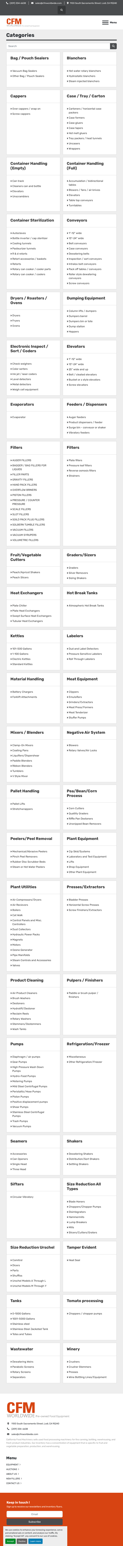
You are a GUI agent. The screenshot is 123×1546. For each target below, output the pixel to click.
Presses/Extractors (86, 887)
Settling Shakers (78, 1164)
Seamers (18, 1141)
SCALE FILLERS (21, 509)
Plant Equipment (82, 838)
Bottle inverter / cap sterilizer (30, 238)
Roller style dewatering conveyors (82, 276)
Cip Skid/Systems (79, 851)
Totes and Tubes (22, 1334)
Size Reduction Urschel (32, 1247)
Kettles (17, 636)
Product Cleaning (26, 980)
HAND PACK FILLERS (24, 484)
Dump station (77, 326)
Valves (16, 965)
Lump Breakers (78, 1222)
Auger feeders (77, 417)
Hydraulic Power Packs (26, 934)
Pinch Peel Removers (24, 856)
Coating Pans (20, 750)
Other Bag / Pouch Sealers (28, 76)
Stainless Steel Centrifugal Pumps (28, 1114)
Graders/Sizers (81, 555)
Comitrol (17, 1260)
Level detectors (21, 379)
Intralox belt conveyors (82, 263)
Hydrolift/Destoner (23, 1008)
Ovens (16, 325)
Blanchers (76, 58)
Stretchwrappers (22, 808)
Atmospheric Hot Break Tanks (86, 605)
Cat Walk (17, 915)
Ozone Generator (22, 949)
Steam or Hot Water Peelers (28, 866)
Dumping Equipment (86, 298)
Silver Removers (78, 572)
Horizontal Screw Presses (84, 904)
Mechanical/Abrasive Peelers (29, 851)
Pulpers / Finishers (85, 980)
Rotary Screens (21, 1372)
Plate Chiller (19, 605)
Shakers (74, 1141)
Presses (73, 1372)
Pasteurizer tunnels (24, 248)
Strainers (74, 475)
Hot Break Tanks (82, 593)
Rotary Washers (21, 1018)
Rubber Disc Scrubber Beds (28, 861)
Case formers (77, 117)
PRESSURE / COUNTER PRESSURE (26, 502)
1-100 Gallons (20, 653)
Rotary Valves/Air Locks (83, 750)
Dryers (16, 315)
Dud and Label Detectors (83, 648)
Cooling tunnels (21, 243)
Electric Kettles (21, 659)
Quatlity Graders (78, 813)
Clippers (74, 691)
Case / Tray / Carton (86, 96)
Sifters (17, 1184)
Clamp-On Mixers (22, 745)
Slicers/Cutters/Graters (83, 1232)
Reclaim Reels (20, 1013)
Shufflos (17, 1275)
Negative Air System (86, 732)
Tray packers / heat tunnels (85, 138)
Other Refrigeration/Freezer (85, 1061)
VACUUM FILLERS (22, 529)
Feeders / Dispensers (87, 404)
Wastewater (21, 1349)
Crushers (74, 1361)
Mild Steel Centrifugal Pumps (29, 1086)
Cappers (18, 96)
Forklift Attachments (24, 696)
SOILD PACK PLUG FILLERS (28, 519)
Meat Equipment (82, 679)
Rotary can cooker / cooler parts (31, 269)
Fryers (16, 320)
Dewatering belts (79, 253)
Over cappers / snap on (26, 108)
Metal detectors (21, 384)
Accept (10, 1541)
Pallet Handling (24, 791)
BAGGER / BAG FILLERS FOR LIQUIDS (29, 467)
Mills (71, 1227)
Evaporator (19, 417)
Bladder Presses (78, 899)
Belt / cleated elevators (83, 374)
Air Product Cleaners (24, 993)
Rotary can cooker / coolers (28, 274)
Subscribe (35, 1521)
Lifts (71, 861)
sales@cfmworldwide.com (48, 3)
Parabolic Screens (23, 1366)
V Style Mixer (20, 776)
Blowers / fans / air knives (84, 189)
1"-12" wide (75, 233)
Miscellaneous (77, 1056)
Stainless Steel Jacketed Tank (30, 1329)
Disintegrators (77, 1211)
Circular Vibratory (22, 1196)
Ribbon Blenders (22, 765)
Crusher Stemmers (80, 1366)
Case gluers (76, 122)
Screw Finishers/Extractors (85, 910)
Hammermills (76, 1217)
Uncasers (74, 143)
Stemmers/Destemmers (26, 1023)
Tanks (15, 1301)
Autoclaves (19, 233)
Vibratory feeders (79, 432)
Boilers (16, 910)
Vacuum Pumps (21, 1126)
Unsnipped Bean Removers (85, 823)
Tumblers (17, 771)
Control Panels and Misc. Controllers (27, 922)
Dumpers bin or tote (81, 321)
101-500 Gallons (22, 648)
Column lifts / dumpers (82, 310)
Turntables (75, 205)
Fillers (16, 447)
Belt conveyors (78, 243)
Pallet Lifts (18, 803)
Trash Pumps (20, 1121)
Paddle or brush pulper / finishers (83, 995)
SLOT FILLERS (20, 514)
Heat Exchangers (26, 593)
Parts (15, 1270)
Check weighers (22, 363)
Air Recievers (20, 904)
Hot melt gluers (78, 133)
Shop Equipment (79, 866)
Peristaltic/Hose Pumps (26, 1091)
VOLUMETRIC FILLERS (25, 540)
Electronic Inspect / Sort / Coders (29, 348)
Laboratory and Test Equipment (88, 856)
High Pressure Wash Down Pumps (28, 1069)
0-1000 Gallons (21, 1313)
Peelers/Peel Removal (31, 838)
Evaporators (22, 404)
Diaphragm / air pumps (26, 1056)
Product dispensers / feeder (85, 422)
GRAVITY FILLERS (22, 479)
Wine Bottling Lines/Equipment (88, 1377)
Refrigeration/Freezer (88, 1044)
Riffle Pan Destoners (81, 818)
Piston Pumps (20, 1096)
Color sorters (20, 368)
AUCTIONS (11, 1469)
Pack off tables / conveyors (85, 269)
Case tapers (76, 128)
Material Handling (27, 679)
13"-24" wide (76, 238)
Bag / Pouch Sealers (29, 58)
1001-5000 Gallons (23, 1318)
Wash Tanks (19, 1029)
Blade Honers (77, 1201)
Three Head (19, 1169)
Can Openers (20, 1158)
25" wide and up (78, 369)
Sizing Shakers (77, 578)
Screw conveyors (79, 283)
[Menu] (105, 22)
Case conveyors (78, 248)
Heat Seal (74, 1260)
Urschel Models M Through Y (29, 1285)
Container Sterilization (32, 220)
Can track (18, 180)
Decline (21, 1541)
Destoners (18, 1003)
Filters (73, 447)
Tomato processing (85, 1301)
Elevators (18, 191)
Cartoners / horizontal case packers (85, 110)
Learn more (35, 1541)
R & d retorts (19, 253)
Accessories (19, 1153)
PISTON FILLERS (22, 495)
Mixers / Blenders (27, 732)
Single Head (19, 1164)
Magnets (17, 939)
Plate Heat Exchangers (26, 610)
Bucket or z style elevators (84, 379)
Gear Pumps (19, 1061)
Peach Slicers (20, 577)
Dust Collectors (21, 929)
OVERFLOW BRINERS (24, 489)
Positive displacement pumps (30, 1101)
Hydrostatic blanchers (82, 76)
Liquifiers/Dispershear (25, 755)
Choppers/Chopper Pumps (85, 1206)
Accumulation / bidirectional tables (86, 182)
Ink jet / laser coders (24, 374)
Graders (73, 567)
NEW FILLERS (13, 1478)
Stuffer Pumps (77, 717)
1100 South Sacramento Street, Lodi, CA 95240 (93, 3)
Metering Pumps (22, 1081)
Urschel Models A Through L (29, 1280)
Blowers (73, 745)
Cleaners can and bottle (26, 186)
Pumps (16, 1044)
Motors (16, 944)
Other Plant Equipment (82, 872)
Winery (73, 1349)
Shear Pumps (20, 1106)
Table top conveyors (81, 200)
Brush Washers (21, 998)
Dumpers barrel (78, 316)
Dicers (16, 1265)
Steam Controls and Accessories (31, 960)
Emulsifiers (75, 696)
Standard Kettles (22, 664)
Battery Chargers (22, 691)
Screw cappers (21, 113)
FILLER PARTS (20, 474)
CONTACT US (13, 1483)
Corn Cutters (76, 808)
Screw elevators (78, 384)
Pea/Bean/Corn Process (82, 793)
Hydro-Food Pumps (24, 1076)
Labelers (75, 636)
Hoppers (74, 331)
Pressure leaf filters (80, 465)
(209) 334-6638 (18, 3)
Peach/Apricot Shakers (26, 572)
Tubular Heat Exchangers (27, 621)
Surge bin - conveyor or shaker (87, 427)
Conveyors (77, 220)
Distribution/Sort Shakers (84, 1158)
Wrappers (74, 148)
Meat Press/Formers (81, 707)
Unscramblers (20, 196)
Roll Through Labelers (82, 659)
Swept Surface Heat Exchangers (31, 615)
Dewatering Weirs (22, 1361)
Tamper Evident (81, 1247)
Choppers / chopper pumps (85, 1313)
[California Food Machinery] (38, 1409)
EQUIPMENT (12, 1464)
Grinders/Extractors (81, 702)
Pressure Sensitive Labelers (85, 653)
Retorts (16, 263)
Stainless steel (21, 1323)
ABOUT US (11, 1474)
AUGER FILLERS (21, 460)
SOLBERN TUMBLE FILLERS (28, 524)
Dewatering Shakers (81, 1153)
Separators (18, 1377)
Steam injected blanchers (84, 81)
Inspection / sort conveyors (85, 258)
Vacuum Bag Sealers (24, 70)
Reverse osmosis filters (82, 470)
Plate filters (75, 460)
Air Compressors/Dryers (26, 899)
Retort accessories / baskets (29, 258)
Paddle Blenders (22, 760)
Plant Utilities (23, 887)
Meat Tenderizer (78, 712)
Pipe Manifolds (21, 955)
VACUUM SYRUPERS (24, 534)
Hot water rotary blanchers (85, 70)
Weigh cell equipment (25, 389)
